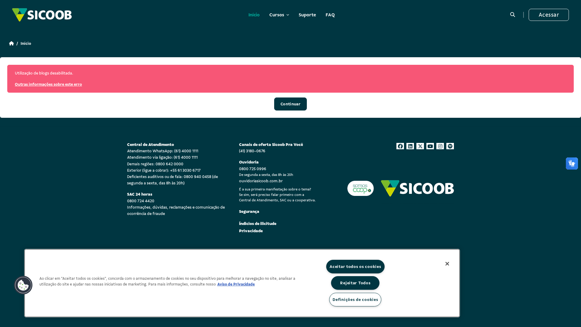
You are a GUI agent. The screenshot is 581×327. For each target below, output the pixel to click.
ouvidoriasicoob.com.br (261, 181)
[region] (242, 283)
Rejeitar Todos (355, 282)
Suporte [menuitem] (307, 15)
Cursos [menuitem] (277, 15)
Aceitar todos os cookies (355, 266)
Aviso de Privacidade (236, 284)
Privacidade (251, 231)
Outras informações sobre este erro (48, 84)
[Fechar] (447, 263)
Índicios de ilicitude (257, 223)
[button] (513, 14)
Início (26, 43)
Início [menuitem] (254, 15)
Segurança (249, 211)
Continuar (290, 104)
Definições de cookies (355, 299)
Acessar (549, 15)
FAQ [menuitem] (330, 15)
